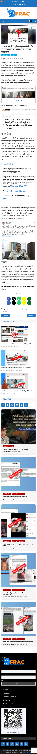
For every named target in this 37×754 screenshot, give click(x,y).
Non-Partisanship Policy (10, 704)
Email (2, 674)
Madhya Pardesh (27, 309)
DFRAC (10, 309)
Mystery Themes (27, 752)
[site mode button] (30, 21)
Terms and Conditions (9, 696)
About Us (5, 689)
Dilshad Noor (16, 346)
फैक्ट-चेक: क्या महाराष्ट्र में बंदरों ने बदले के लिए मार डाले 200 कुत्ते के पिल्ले (17, 344)
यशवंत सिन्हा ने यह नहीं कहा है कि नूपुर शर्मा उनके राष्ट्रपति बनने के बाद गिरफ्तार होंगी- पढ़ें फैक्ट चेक (32, 315)
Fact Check (18, 309)
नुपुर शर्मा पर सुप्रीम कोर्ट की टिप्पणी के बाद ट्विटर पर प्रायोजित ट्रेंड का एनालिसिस (7, 315)
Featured (14, 55)
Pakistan (5, 311)
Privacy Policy (7, 700)
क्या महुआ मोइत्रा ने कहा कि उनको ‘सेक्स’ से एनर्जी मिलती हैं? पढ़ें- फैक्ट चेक (17, 367)
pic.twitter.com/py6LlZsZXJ (16, 191)
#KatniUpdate (8, 164)
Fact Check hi (5, 55)
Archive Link (18, 100)
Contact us (6, 693)
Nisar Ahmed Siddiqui (17, 58)
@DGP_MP (23, 186)
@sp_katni (14, 186)
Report (11, 446)
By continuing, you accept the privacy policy (15, 680)
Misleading (21, 493)
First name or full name (7, 668)
